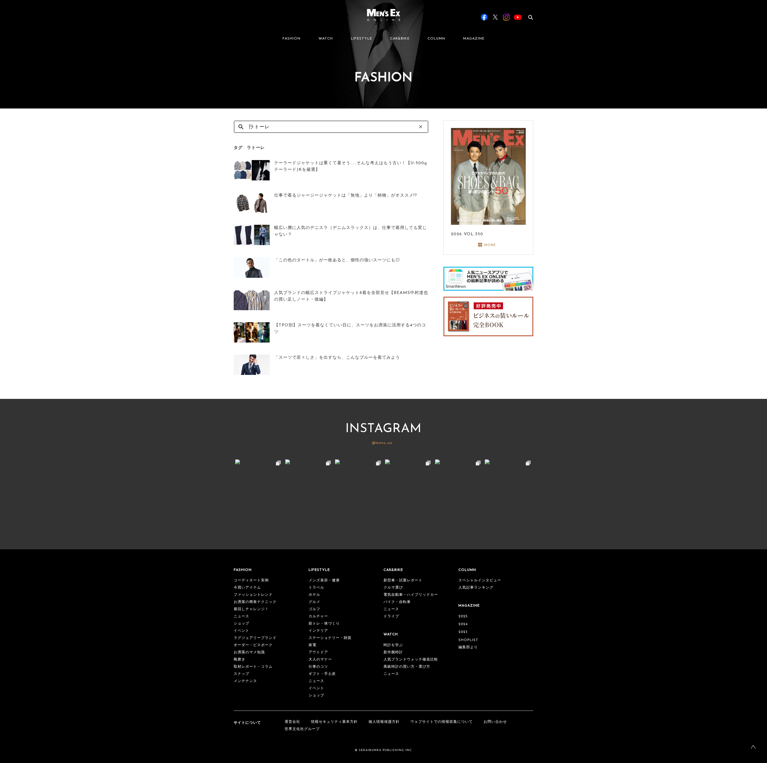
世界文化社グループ (302, 729)
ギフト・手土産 (322, 674)
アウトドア (318, 652)
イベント (241, 631)
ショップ (241, 623)
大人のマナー (320, 659)
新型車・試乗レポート (403, 580)
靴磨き (239, 659)
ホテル (314, 595)
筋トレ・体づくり (324, 623)
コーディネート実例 (251, 580)
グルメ (314, 602)
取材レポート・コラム (253, 667)
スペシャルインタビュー (479, 580)
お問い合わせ (495, 722)
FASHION (292, 38)
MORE (490, 245)
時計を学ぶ (393, 645)
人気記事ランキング (475, 587)
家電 (312, 645)
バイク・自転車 (397, 602)
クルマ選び (393, 587)
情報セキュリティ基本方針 (334, 722)
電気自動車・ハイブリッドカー (411, 595)
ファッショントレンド (253, 595)
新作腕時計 (393, 652)
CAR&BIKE (400, 38)
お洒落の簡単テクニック (255, 602)
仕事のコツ (318, 667)
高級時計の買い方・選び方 (407, 667)
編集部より (468, 647)
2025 (463, 616)
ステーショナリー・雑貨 (330, 638)
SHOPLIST (468, 640)
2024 (463, 624)
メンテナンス (245, 681)
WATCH (325, 38)
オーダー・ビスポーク (253, 645)
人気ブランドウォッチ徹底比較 (411, 659)
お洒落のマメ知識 (249, 652)
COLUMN (436, 38)
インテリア (318, 631)
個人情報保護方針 (384, 722)
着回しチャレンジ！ (251, 609)
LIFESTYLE (361, 38)
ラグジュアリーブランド (255, 638)
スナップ (241, 674)
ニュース (241, 616)
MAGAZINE (473, 38)
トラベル (316, 587)
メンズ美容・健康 (324, 580)
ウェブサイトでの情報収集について (441, 722)
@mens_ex (382, 443)
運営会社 (292, 722)
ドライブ (391, 616)
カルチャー (318, 616)
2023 (463, 632)
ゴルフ (314, 609)
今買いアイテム (247, 587)
